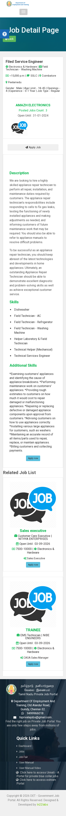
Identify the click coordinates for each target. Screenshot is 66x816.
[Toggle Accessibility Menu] (4, 33)
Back (10, 38)
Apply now (33, 458)
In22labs (42, 804)
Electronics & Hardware (22, 66)
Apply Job (34, 147)
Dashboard (25, 746)
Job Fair (23, 757)
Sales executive (33, 530)
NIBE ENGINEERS (37, 636)
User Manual (26, 762)
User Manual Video (30, 768)
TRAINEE (33, 630)
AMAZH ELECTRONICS (33, 105)
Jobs (21, 751)
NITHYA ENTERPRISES (33, 539)
